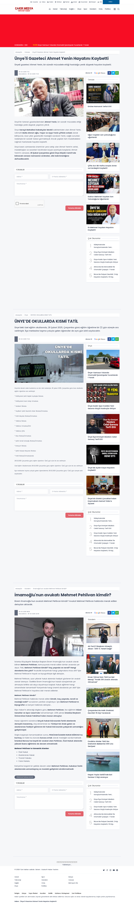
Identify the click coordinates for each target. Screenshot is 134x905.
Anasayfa (18, 52)
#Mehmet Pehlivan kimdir (24, 777)
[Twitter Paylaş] (113, 73)
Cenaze (27, 52)
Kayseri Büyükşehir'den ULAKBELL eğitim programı (55, 45)
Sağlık (71, 9)
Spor (85, 9)
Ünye (79, 9)
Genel (55, 9)
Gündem (93, 9)
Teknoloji (63, 9)
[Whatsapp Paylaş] (117, 73)
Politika (107, 9)
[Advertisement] (67, 28)
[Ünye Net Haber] (24, 9)
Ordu (101, 9)
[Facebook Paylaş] (109, 73)
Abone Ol (89, 73)
